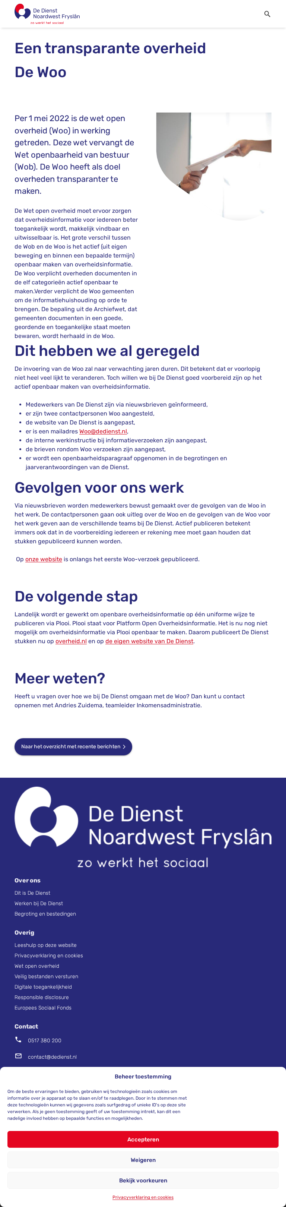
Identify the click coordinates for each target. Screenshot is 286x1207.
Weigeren (143, 1160)
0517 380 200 (44, 1040)
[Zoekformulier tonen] (269, 14)
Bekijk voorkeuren (143, 1180)
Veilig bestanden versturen (46, 976)
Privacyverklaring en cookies (143, 1197)
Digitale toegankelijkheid (43, 987)
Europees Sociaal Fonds (43, 1008)
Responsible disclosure (42, 997)
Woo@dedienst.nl (103, 431)
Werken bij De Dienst (39, 903)
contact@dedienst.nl (52, 1057)
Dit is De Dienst (33, 893)
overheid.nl (71, 641)
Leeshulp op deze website (46, 945)
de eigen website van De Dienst (149, 641)
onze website (43, 559)
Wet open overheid (37, 966)
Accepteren (143, 1139)
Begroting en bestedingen (45, 914)
